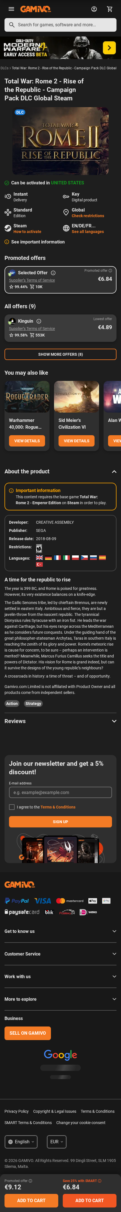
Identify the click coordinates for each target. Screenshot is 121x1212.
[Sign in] (94, 9)
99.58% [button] (21, 335)
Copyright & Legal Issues (54, 1111)
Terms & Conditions (58, 807)
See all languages (88, 231)
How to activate (27, 231)
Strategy (33, 703)
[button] (60, 280)
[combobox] (60, 25)
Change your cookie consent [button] (81, 1122)
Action (12, 703)
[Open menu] (11, 9)
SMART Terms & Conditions (28, 1122)
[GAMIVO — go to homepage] (35, 9)
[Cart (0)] (109, 9)
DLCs (4, 68)
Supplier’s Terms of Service (32, 280)
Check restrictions (88, 215)
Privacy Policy (17, 1111)
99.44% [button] (21, 286)
